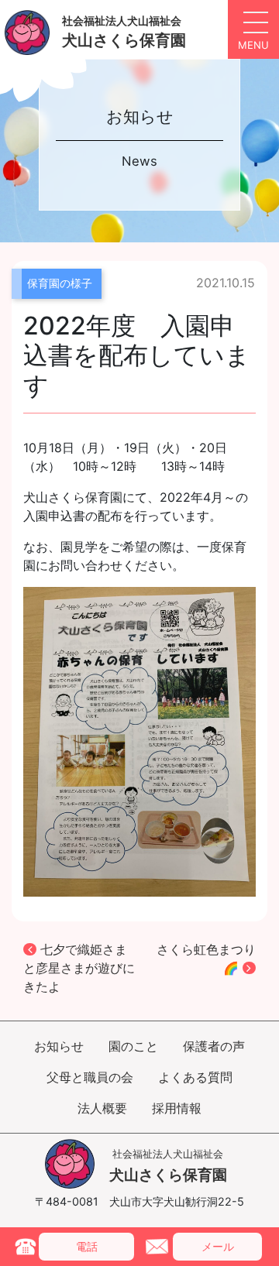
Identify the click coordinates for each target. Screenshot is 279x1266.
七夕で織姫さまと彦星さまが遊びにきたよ (79, 968)
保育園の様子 (59, 283)
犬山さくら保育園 (168, 1166)
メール (218, 1246)
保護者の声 (214, 1046)
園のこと (133, 1046)
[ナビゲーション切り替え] (253, 29)
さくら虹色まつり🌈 (206, 959)
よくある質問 (195, 1077)
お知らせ (59, 1046)
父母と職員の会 (89, 1077)
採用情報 (177, 1108)
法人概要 (102, 1108)
